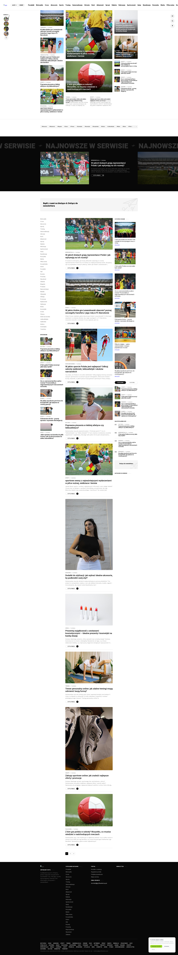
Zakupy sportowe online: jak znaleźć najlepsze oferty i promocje (100, 100)
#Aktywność (52, 126)
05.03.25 (117, 298)
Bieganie (42, 284)
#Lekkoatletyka (110, 126)
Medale (42, 292)
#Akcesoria (44, 126)
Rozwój (42, 274)
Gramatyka (43, 327)
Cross (42, 221)
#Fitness (72, 126)
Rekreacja (43, 247)
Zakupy (42, 297)
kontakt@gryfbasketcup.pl (99, 883)
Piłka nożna (43, 262)
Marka (42, 259)
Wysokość (43, 279)
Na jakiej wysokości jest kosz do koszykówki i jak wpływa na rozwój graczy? (51, 403)
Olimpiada (43, 294)
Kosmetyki (43, 309)
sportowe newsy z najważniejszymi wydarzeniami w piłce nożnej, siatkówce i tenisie (51, 110)
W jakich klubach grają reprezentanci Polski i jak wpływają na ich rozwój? (108, 164)
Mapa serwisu (95, 877)
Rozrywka (43, 257)
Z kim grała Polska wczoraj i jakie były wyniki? (129, 72)
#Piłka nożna (131, 126)
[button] (134, 126)
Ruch (41, 237)
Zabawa (42, 282)
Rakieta (42, 244)
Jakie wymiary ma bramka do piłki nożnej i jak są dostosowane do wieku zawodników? (51, 436)
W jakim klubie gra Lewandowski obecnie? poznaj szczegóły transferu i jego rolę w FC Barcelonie (51, 32)
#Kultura (103, 126)
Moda (42, 307)
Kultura (42, 324)
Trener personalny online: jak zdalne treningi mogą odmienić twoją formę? (76, 100)
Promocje (43, 299)
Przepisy (42, 287)
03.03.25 (117, 323)
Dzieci (42, 267)
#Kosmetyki (87, 126)
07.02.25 (117, 350)
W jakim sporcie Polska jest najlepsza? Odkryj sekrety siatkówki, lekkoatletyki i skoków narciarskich (51, 60)
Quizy (41, 252)
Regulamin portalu (96, 872)
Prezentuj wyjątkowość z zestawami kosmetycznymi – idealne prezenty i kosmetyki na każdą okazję (126, 28)
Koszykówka (43, 264)
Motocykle (43, 219)
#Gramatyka (79, 126)
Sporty (42, 82)
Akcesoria (43, 224)
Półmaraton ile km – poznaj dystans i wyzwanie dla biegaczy (124, 320)
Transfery (43, 27)
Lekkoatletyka (44, 55)
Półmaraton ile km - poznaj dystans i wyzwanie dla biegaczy (128, 90)
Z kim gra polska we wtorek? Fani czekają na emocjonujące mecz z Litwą (129, 64)
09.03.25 (117, 245)
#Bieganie (59, 126)
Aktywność (43, 239)
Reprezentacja (95, 160)
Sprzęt (42, 242)
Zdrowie (123, 87)
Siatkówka (43, 322)
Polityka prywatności (97, 874)
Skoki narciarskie (45, 317)
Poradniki (43, 269)
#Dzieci (66, 126)
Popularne (120, 382)
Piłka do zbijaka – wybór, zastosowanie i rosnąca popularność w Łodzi (122, 346)
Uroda (117, 23)
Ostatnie (132, 382)
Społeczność (44, 249)
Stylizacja (43, 304)
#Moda (124, 126)
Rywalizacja (43, 254)
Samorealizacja (44, 232)
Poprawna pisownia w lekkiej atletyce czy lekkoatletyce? (50, 85)
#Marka (118, 126)
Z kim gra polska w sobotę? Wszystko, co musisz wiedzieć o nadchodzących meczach (82, 87)
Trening (68, 97)
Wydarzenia (43, 106)
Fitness (118, 50)
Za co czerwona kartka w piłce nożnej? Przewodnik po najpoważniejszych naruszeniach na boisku (129, 81)
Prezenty (42, 277)
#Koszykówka (95, 126)
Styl (41, 272)
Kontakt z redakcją (96, 869)
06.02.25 (117, 376)
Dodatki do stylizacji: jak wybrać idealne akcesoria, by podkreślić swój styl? (89, 577)
